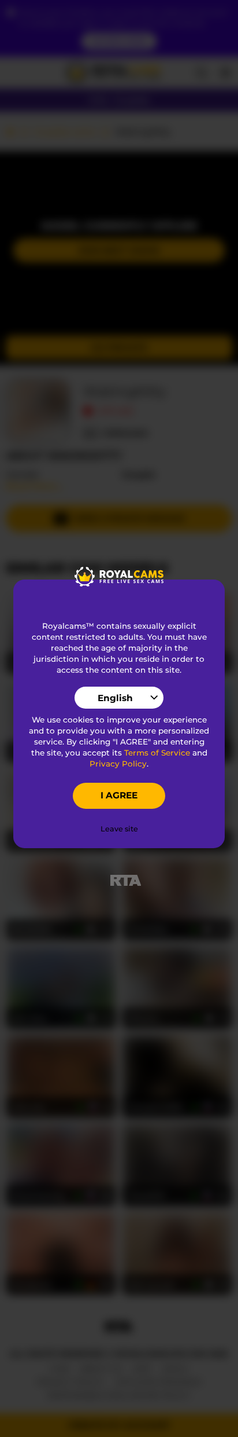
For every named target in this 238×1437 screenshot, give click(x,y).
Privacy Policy (118, 763)
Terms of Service (157, 752)
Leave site (119, 828)
